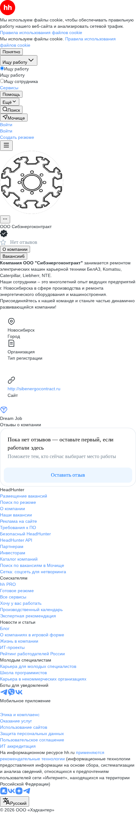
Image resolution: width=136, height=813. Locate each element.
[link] (11, 110)
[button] (6, 124)
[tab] (15, 249)
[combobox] (14, 801)
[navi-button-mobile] (6, 145)
